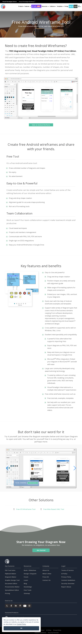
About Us (45, 570)
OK (21, 628)
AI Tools (36, 6)
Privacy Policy (66, 577)
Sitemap (27, 593)
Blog (25, 583)
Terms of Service (67, 570)
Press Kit (45, 577)
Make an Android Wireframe (41, 125)
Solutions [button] (52, 6)
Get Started (41, 550)
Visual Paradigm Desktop (26, 1)
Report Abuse (66, 587)
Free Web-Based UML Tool (53, 509)
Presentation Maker (12, 587)
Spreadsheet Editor (12, 590)
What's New (46, 574)
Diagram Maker (10, 577)
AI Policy (64, 574)
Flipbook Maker (10, 574)
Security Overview (67, 583)
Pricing (66, 6)
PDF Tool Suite (10, 570)
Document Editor (11, 583)
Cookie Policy (21, 624)
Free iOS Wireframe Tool (26, 509)
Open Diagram (33, 483)
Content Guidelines (68, 580)
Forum (26, 577)
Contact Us (46, 580)
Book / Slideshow (30, 570)
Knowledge (28, 587)
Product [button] (20, 6)
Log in (75, 6)
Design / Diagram (30, 574)
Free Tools (27, 590)
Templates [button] (59, 6)
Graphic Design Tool (12, 580)
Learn (26, 580)
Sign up (71, 6)
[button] (27, 6)
